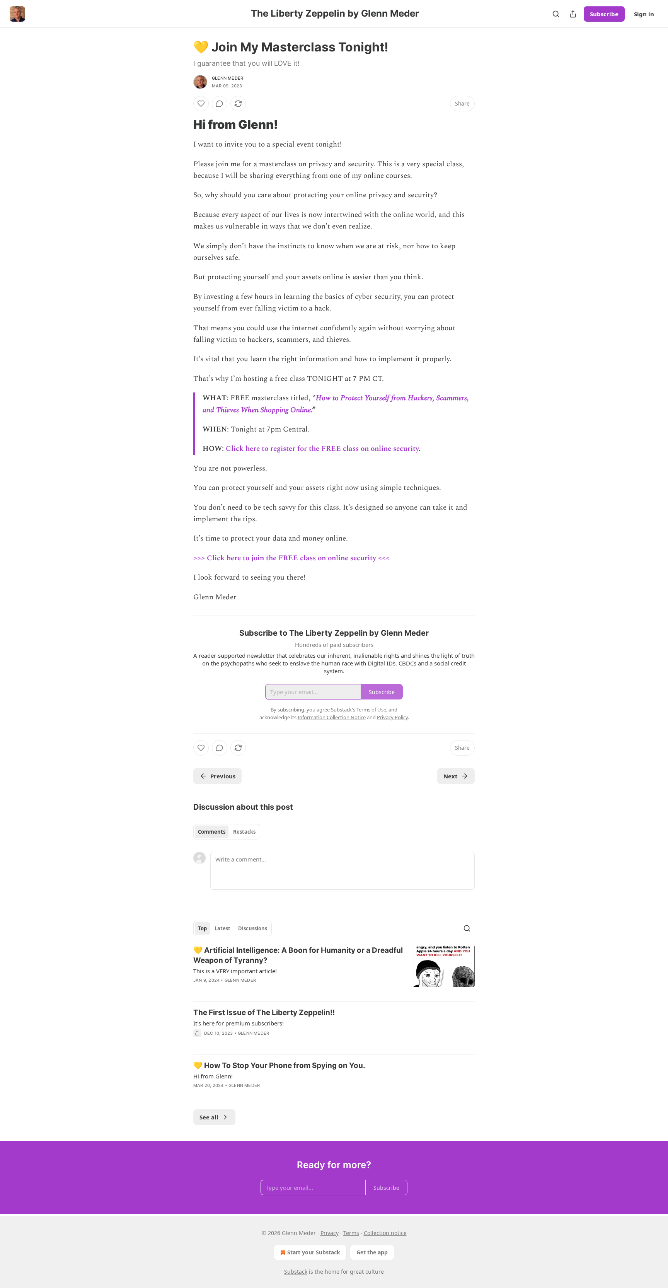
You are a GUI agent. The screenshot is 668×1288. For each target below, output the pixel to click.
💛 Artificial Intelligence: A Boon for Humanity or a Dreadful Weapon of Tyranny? (298, 955)
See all (208, 1117)
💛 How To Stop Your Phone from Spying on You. (279, 1065)
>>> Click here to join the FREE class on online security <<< (291, 558)
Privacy (329, 1233)
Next (450, 776)
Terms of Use (371, 709)
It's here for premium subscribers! (238, 1023)
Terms (351, 1233)
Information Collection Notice (332, 717)
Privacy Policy (392, 717)
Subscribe (604, 14)
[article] (334, 970)
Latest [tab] (222, 928)
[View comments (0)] (219, 103)
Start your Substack (313, 1252)
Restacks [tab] (244, 831)
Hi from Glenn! (213, 1076)
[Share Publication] (573, 14)
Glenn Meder (227, 78)
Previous (222, 776)
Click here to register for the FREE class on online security (321, 448)
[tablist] (226, 831)
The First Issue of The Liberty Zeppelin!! (264, 1012)
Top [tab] (202, 928)
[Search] (556, 14)
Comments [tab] (211, 831)
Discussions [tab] (252, 928)
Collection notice (385, 1233)
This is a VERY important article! (235, 971)
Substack (295, 1271)
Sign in (644, 14)
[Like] (201, 103)
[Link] (182, 124)
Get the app (372, 1252)
